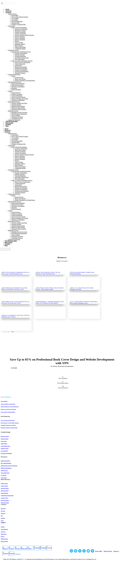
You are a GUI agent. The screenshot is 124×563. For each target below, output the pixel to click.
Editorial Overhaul (20, 54)
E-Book (10, 91)
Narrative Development (21, 70)
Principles (3, 518)
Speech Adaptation (20, 36)
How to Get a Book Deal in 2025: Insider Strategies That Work (84, 298)
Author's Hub (6, 281)
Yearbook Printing (16, 104)
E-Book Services (15, 92)
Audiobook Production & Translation (8, 425)
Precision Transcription (21, 53)
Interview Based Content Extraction (24, 35)
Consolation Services (17, 118)
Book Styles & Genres (17, 85)
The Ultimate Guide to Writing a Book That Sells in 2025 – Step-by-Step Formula (49, 299)
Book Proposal (19, 45)
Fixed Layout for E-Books (18, 97)
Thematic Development (21, 68)
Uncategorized (15, 281)
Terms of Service (108, 551)
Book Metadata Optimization (19, 114)
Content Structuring (20, 64)
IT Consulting (3, 475)
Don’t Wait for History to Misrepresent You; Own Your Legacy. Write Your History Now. (15, 285)
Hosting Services (4, 470)
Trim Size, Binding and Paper (19, 103)
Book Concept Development (19, 27)
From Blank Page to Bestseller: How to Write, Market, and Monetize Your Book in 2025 (15, 299)
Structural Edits (15, 23)
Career (2, 520)
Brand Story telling (5, 488)
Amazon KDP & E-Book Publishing (8, 412)
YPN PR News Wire (12, 121)
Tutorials (2, 526)
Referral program (4, 541)
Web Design (9, 123)
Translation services (13, 50)
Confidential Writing (20, 48)
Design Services (19, 77)
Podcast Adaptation (20, 38)
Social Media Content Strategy (7, 495)
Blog (7, 126)
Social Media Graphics (5, 446)
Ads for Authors (15, 115)
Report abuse (3, 534)
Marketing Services (13, 111)
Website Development (5, 460)
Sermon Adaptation (20, 39)
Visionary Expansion (20, 33)
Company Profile (4, 498)
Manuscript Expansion (21, 67)
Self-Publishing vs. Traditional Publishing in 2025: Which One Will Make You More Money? (50, 313)
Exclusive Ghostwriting (21, 29)
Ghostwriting (11, 26)
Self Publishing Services (14, 82)
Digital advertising (5, 490)
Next (12, 331)
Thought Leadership (20, 32)
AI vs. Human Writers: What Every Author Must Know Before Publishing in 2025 (84, 313)
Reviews (2, 536)
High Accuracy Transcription (22, 62)
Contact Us (3, 531)
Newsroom (3, 513)
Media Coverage (4, 483)
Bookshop (14, 88)
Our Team (3, 511)
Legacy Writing (19, 42)
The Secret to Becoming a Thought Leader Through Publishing (82, 285)
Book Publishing (4, 401)
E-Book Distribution (16, 95)
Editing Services (12, 14)
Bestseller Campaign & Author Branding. (9, 427)
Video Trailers (4, 441)
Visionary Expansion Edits (18, 24)
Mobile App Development (6, 468)
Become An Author (5, 249)
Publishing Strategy (20, 44)
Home (7, 9)
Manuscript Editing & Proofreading (8, 404)
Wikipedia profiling (5, 502)
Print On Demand (16, 89)
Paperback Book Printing (18, 106)
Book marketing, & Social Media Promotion (10, 422)
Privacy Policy (98, 551)
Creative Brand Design (14, 74)
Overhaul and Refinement (22, 71)
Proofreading (14, 15)
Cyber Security (4, 477)
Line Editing (14, 20)
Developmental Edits (17, 21)
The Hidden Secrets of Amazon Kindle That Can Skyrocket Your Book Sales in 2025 (15, 313)
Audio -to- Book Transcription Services (21, 61)
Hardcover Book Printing (18, 108)
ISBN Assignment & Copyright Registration (10, 406)
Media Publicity (4, 443)
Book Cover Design (20, 79)
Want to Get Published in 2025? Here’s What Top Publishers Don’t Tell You (15, 326)
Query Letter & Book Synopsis (19, 17)
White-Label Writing (20, 47)
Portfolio (8, 124)
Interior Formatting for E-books (19, 98)
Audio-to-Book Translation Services (21, 51)
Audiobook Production (14, 120)
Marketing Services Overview (19, 112)
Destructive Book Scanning (18, 109)
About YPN (3, 508)
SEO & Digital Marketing (6, 463)
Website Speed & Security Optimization (9, 465)
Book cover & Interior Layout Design (8, 409)
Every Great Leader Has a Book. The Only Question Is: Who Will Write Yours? (48, 283)
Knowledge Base (4, 529)
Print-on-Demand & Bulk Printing (8, 420)
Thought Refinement (20, 56)
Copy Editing (15, 18)
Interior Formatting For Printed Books (25, 80)
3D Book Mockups (4, 438)
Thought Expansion (20, 73)
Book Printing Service (14, 101)
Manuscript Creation (20, 30)
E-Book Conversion (16, 94)
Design (13, 76)
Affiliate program (4, 538)
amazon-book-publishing (18, 83)
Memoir (17, 41)
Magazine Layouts (4, 448)
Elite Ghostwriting (20, 59)
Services (8, 12)
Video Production (4, 493)
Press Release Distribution (6, 453)
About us (8, 11)
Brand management (5, 500)
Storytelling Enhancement (22, 58)
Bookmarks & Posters (17, 117)
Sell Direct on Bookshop (18, 86)
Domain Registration (5, 472)
